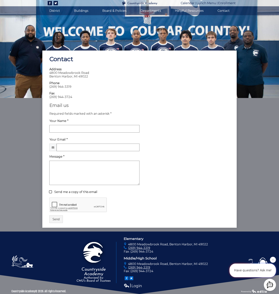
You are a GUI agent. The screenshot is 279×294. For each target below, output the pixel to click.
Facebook (50, 3)
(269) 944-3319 (139, 248)
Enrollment (227, 3)
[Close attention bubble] (273, 259)
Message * (57, 156)
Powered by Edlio (254, 291)
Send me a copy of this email (75, 192)
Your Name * (59, 121)
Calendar (188, 3)
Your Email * (58, 139)
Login (133, 286)
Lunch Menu (206, 3)
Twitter (56, 3)
